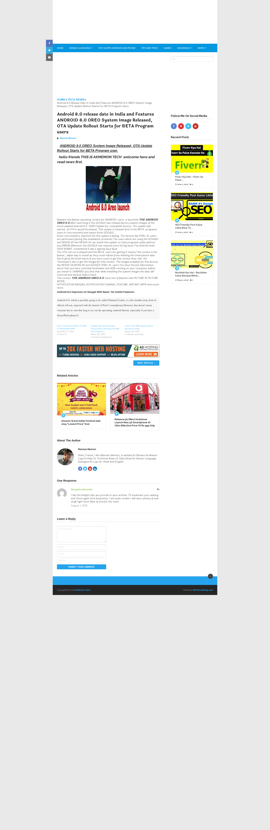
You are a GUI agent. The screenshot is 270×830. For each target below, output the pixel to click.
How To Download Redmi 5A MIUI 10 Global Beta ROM (72, 327)
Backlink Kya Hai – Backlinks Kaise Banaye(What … (191, 274)
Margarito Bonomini (81, 489)
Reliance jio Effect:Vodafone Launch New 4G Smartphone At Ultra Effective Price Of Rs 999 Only (135, 422)
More (201, 48)
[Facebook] (174, 126)
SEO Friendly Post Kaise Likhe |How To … (188, 226)
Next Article (145, 362)
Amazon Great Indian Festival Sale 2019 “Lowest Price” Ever (81, 422)
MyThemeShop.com (203, 590)
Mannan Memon (68, 138)
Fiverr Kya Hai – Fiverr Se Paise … (189, 178)
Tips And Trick (149, 48)
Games (167, 48)
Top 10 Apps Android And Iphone (116, 48)
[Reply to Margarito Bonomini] (158, 489)
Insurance (183, 48)
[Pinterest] (181, 126)
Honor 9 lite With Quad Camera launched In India (139, 327)
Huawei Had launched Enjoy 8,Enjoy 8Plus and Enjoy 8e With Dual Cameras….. (105, 328)
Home (60, 48)
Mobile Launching (79, 48)
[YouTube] (196, 126)
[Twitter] (188, 126)
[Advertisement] (135, 22)
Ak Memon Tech (82, 590)
